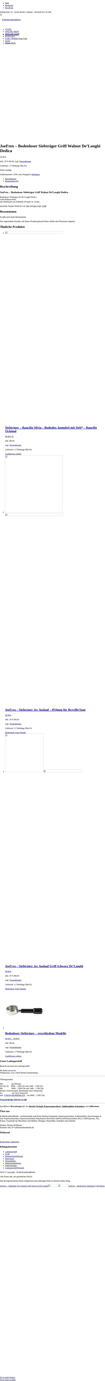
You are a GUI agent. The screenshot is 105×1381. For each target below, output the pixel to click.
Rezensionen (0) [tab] (11, 181)
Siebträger (36, 174)
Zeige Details (20, 733)
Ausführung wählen (13, 454)
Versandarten (10, 1161)
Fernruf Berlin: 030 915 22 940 (13, 1100)
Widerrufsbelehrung (13, 1163)
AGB (7, 1154)
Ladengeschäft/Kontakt (14, 1168)
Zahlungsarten (11, 1165)
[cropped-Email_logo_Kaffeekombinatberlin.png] (10, 20)
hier (27, 206)
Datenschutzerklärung (14, 1156)
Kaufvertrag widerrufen (9, 1142)
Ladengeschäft (11, 1152)
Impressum (9, 1159)
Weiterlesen (9, 733)
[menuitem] (55, 29)
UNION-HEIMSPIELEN (14, 1095)
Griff (44, 206)
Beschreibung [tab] (10, 179)
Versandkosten (25, 161)
